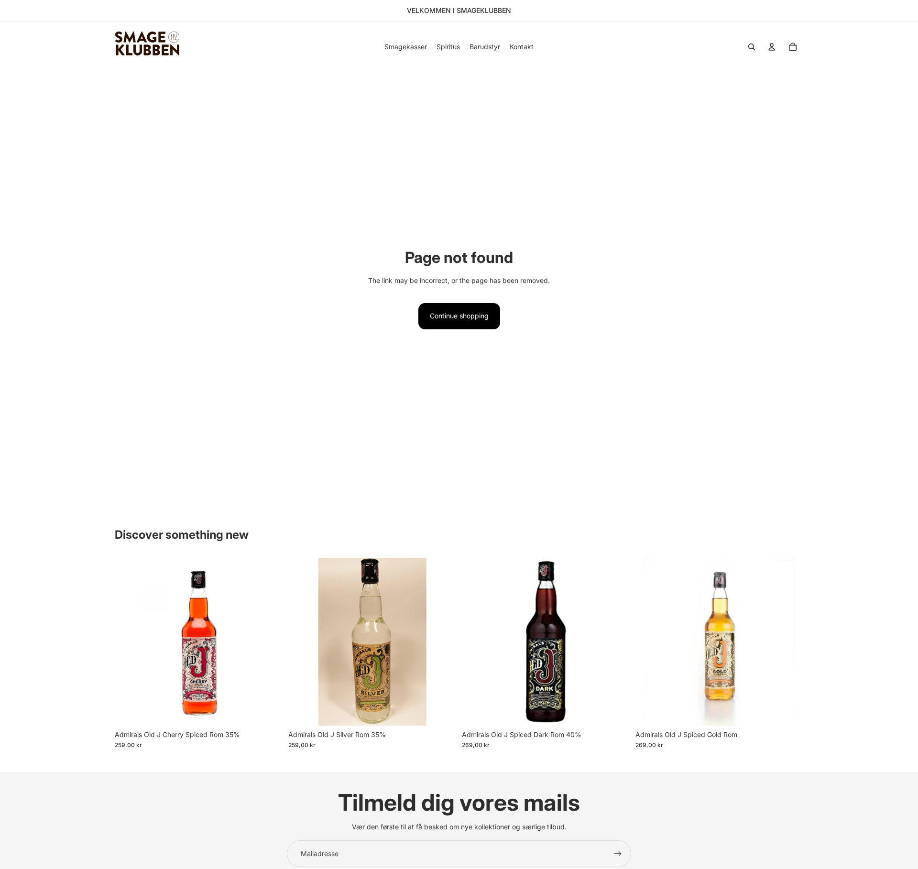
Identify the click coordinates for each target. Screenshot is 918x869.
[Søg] (751, 46)
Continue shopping (459, 316)
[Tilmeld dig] (618, 854)
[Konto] (771, 46)
